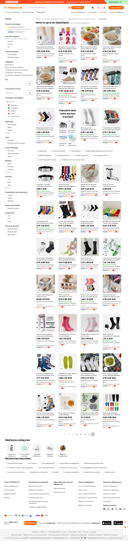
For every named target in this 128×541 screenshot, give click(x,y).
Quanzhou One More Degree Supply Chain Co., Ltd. (112, 347)
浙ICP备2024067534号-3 (115, 538)
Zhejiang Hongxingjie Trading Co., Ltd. (67, 305)
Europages (93, 532)
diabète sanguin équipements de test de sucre (99, 151)
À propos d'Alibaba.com (12, 482)
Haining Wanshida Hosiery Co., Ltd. (67, 266)
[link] (125, 522)
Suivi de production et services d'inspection (38, 502)
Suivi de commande (109, 494)
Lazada (64, 532)
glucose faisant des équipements (69, 463)
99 (89, 434)
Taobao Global (72, 532)
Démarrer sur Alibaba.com (111, 490)
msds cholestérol (76, 151)
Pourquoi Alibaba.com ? (11, 486)
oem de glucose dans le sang (68, 467)
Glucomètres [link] (103, 19)
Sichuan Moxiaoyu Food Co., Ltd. (90, 57)
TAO (79, 532)
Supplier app (51, 523)
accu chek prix (32, 463)
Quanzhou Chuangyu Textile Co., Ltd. (67, 343)
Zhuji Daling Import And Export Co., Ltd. (67, 230)
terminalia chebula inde (81, 155)
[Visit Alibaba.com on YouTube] (120, 509)
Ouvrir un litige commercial (86, 494)
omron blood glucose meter (46, 467)
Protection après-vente (36, 497)
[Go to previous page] (65, 434)
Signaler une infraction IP (86, 501)
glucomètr (56, 472)
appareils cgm (43, 151)
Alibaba (38, 19)
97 (81, 434)
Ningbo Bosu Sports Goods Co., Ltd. (112, 268)
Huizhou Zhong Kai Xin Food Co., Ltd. (90, 193)
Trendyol (85, 532)
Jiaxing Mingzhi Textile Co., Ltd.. (45, 140)
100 (93, 434)
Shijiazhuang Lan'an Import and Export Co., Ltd (112, 426)
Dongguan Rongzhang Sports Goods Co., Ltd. (67, 386)
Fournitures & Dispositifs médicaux (54, 19)
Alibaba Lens (13, 522)
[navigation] (19, 227)
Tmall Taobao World (54, 532)
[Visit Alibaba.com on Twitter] (112, 509)
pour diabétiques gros (48, 463)
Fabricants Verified (59, 488)
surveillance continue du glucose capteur (73, 160)
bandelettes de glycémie (72, 472)
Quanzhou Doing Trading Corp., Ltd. (67, 101)
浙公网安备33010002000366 (96, 538)
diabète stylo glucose (45, 155)
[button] (69, 7)
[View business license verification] (82, 538)
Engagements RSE (10, 494)
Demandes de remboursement (88, 497)
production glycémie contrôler (47, 160)
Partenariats (107, 501)
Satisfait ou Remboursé (36, 490)
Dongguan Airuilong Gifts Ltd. (67, 60)
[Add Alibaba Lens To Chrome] (30, 523)
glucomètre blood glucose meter (94, 463)
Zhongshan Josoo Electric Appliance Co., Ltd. (45, 306)
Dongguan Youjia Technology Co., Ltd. (90, 98)
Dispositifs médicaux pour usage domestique (82, 19)
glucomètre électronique (15, 463)
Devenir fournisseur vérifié (111, 497)
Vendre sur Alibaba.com (110, 486)
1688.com (43, 532)
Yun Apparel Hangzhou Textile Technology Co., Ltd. (45, 345)
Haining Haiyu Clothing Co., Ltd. (90, 138)
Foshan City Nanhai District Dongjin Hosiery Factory (45, 55)
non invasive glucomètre (101, 155)
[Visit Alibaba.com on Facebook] (104, 509)
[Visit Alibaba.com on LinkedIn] (108, 509)
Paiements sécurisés (35, 486)
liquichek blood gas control (92, 472)
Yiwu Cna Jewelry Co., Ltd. (44, 194)
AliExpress (35, 532)
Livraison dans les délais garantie (39, 494)
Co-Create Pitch (9, 490)
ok (30, 83)
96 (77, 434)
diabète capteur (110, 472)
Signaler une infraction (85, 505)
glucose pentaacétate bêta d (16, 472)
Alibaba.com (96, 523)
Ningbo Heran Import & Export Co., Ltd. (90, 385)
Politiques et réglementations (38, 507)
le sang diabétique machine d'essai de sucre (94, 467)
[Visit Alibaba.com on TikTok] (124, 509)
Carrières (7, 497)
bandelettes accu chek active (39, 472)
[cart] (98, 8)
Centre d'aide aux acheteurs (87, 486)
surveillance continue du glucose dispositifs (20, 467)
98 (85, 434)
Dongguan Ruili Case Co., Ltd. (90, 423)
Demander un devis (60, 492)
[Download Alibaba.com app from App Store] (107, 523)
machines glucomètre (59, 151)
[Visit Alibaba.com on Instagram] (116, 509)
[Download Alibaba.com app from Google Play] (119, 523)
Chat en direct (82, 490)
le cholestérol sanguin (63, 155)
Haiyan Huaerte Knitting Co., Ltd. (90, 307)
